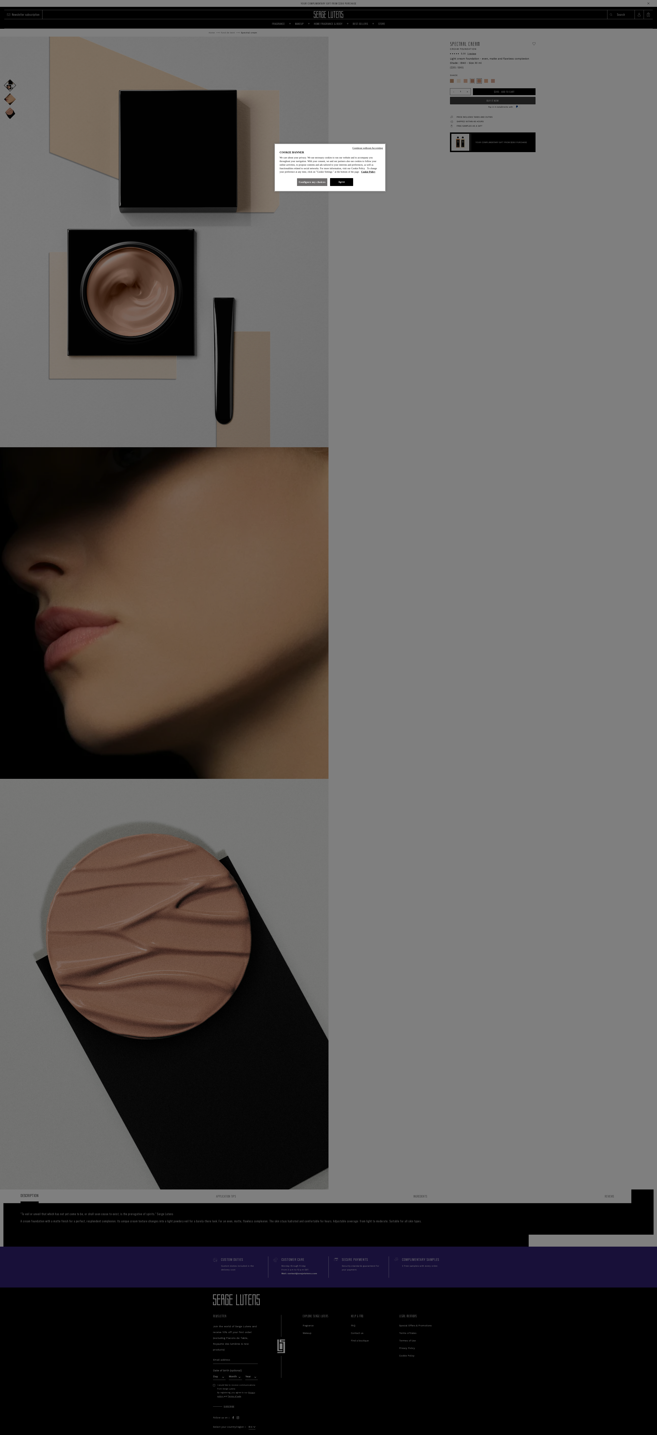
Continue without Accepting (367, 148)
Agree (341, 182)
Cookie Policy (368, 172)
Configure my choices (312, 182)
